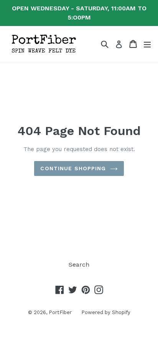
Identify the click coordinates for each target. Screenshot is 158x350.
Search (79, 264)
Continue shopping (73, 168)
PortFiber (60, 312)
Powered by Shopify (105, 312)
